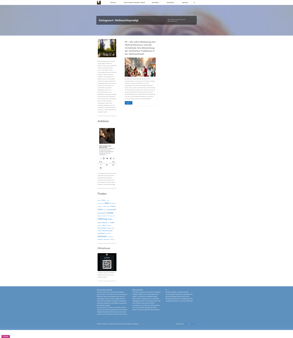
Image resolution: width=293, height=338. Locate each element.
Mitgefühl (100, 225)
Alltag (103, 200)
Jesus (110, 219)
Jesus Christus (102, 223)
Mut (103, 225)
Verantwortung (107, 231)
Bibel (107, 203)
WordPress (193, 324)
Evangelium (100, 206)
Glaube (110, 212)
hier (114, 184)
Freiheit (104, 206)
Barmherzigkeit (101, 203)
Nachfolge (108, 225)
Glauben (100, 216)
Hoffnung (102, 218)
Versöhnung (108, 233)
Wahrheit (100, 239)
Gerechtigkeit (102, 213)
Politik (113, 228)
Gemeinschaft (111, 210)
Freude (108, 206)
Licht (109, 222)
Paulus (109, 228)
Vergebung (101, 233)
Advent (99, 200)
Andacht (107, 200)
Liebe (112, 222)
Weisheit (112, 239)
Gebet (100, 209)
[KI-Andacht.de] (99, 2)
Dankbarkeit (113, 203)
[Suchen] (194, 2)
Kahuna (186, 324)
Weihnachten (106, 239)
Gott (107, 216)
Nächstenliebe (102, 228)
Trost (99, 231)
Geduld (105, 209)
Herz (113, 216)
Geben (125, 76)
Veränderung (110, 236)
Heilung (110, 216)
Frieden (113, 206)
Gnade (104, 216)
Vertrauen (102, 236)
